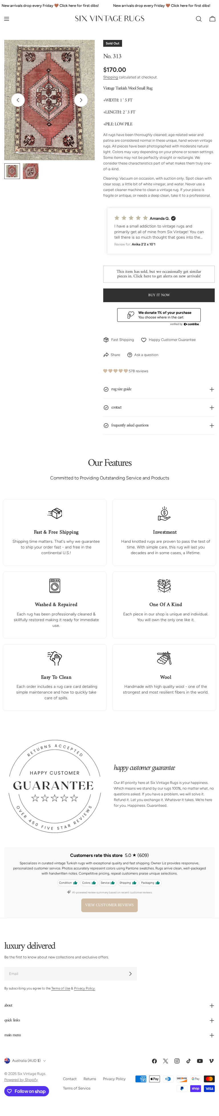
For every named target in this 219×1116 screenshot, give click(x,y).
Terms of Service (76, 1088)
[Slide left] (18, 100)
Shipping (110, 77)
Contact (70, 1079)
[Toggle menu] (6, 19)
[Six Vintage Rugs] (109, 18)
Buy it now (159, 295)
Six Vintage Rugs (31, 1074)
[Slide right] (81, 100)
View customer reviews (109, 905)
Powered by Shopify (21, 1079)
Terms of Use (60, 988)
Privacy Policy (114, 1079)
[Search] (198, 19)
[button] (159, 231)
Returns (90, 1079)
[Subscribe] (130, 974)
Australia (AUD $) (26, 1060)
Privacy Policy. (84, 988)
